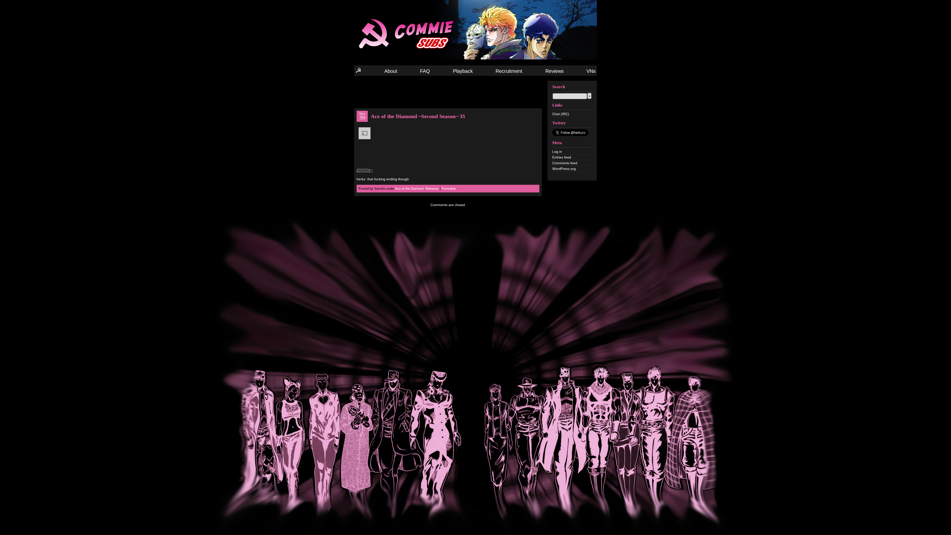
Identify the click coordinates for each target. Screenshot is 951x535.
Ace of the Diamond (409, 188)
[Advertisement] (448, 91)
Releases (432, 188)
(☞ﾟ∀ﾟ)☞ (365, 170)
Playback (463, 71)
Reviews (554, 71)
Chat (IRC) (560, 114)
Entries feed (561, 157)
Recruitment (509, 71)
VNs (591, 71)
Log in (557, 152)
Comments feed (564, 163)
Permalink (449, 188)
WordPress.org (564, 169)
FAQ (425, 71)
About (390, 71)
